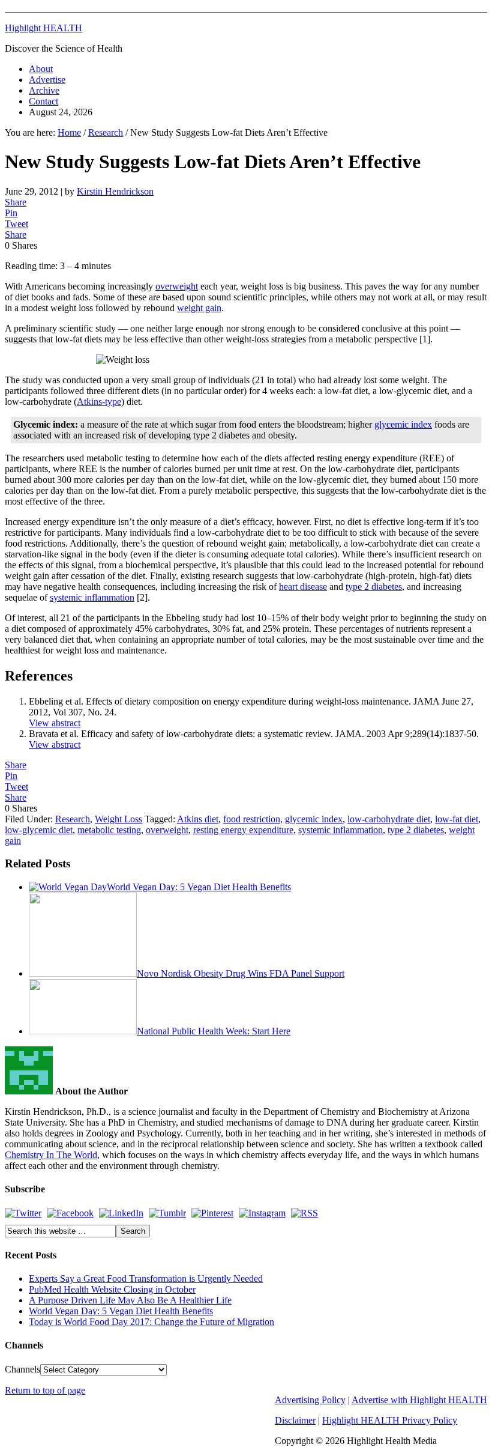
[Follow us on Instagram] (262, 1213)
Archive (44, 90)
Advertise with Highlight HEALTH (419, 1400)
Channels (22, 1369)
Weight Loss (118, 819)
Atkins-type (99, 401)
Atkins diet (197, 819)
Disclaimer (295, 1420)
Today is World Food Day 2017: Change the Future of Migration (151, 1322)
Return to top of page (45, 1390)
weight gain (199, 308)
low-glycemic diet (39, 830)
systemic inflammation (92, 597)
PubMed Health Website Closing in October (112, 1289)
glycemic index (403, 424)
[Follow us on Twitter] (23, 1213)
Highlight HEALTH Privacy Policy (389, 1420)
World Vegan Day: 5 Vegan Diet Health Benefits (199, 887)
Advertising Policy (310, 1400)
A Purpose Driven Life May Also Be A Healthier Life (130, 1300)
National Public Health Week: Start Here (213, 1031)
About (41, 69)
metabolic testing (109, 830)
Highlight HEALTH (43, 28)
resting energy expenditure (243, 830)
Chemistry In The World (51, 1155)
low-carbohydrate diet (388, 819)
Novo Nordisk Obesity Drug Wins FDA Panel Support (240, 973)
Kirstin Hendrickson (115, 191)
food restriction (251, 819)
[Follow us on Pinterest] (212, 1213)
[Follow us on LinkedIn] (121, 1213)
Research (72, 819)
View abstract (54, 723)
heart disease (303, 586)
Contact (43, 101)
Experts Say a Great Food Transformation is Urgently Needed (146, 1278)
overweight (176, 286)
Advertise (47, 79)
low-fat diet (456, 819)
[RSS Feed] (304, 1213)
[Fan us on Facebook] (70, 1213)
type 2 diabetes (374, 586)
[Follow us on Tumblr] (167, 1213)
